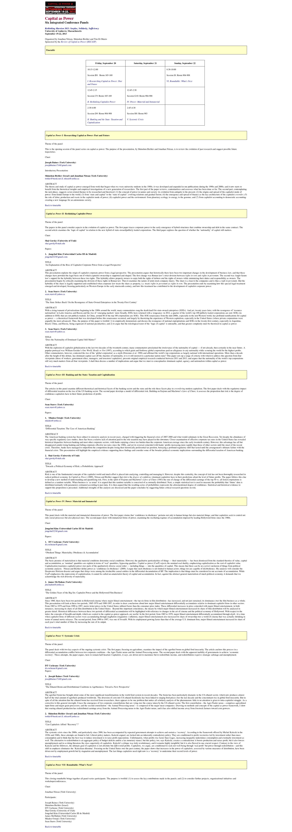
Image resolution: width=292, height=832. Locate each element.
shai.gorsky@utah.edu (55, 243)
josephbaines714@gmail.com (58, 165)
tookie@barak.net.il (54, 178)
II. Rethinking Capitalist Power (101, 101)
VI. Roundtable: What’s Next (179, 81)
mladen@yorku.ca (53, 420)
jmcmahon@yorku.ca (54, 584)
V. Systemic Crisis (135, 119)
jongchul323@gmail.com (56, 256)
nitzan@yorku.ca (71, 178)
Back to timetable (53, 205)
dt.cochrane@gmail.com (56, 544)
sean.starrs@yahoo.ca (55, 294)
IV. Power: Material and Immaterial (143, 101)
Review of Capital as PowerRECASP (78, 41)
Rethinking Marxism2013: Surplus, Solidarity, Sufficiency (72, 28)
